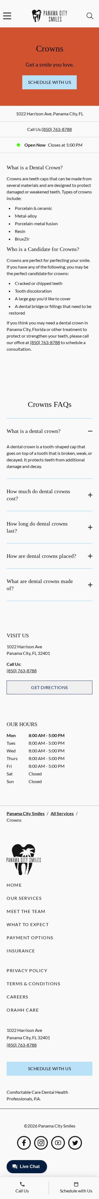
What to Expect (28, 924)
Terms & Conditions (33, 983)
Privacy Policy (27, 970)
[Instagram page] (41, 1143)
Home (14, 884)
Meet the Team (26, 911)
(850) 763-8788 (57, 129)
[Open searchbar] (90, 16)
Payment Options (30, 937)
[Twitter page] (75, 1143)
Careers (17, 996)
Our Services (24, 898)
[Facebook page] (24, 1143)
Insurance (21, 950)
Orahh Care (23, 1009)
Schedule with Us (49, 82)
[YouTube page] (58, 1143)
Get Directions (49, 687)
